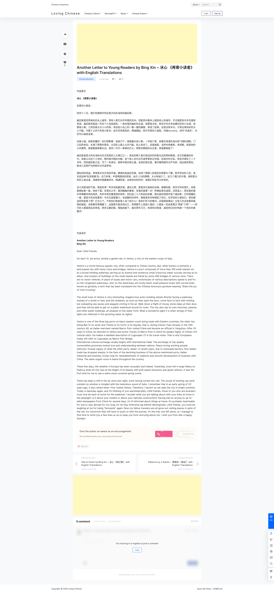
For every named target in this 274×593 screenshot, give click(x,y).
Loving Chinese (75, 589)
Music (123, 13)
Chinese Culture (91, 13)
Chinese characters (60, 4)
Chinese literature (86, 79)
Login (206, 13)
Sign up (217, 13)
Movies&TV (110, 13)
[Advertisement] (137, 44)
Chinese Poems (139, 13)
